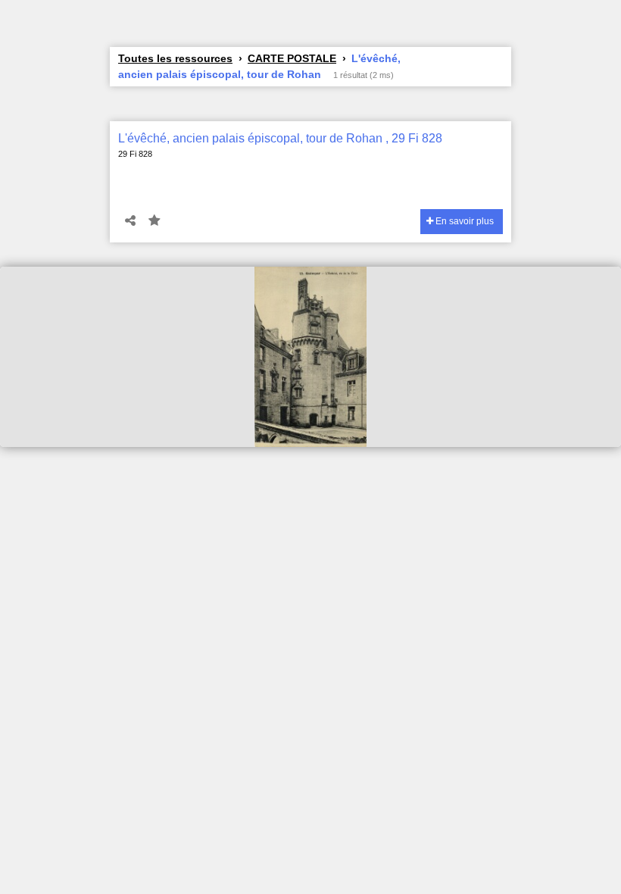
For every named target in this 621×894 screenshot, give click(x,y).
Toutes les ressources (175, 58)
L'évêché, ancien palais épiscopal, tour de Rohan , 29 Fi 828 (280, 138)
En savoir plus (463, 221)
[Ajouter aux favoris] (154, 221)
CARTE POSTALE (292, 58)
